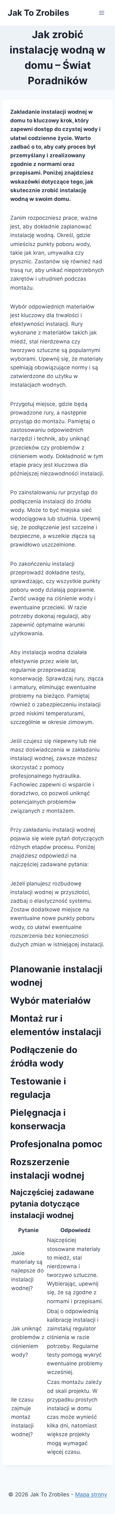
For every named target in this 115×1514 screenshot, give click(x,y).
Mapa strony (91, 1494)
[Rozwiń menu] (101, 13)
